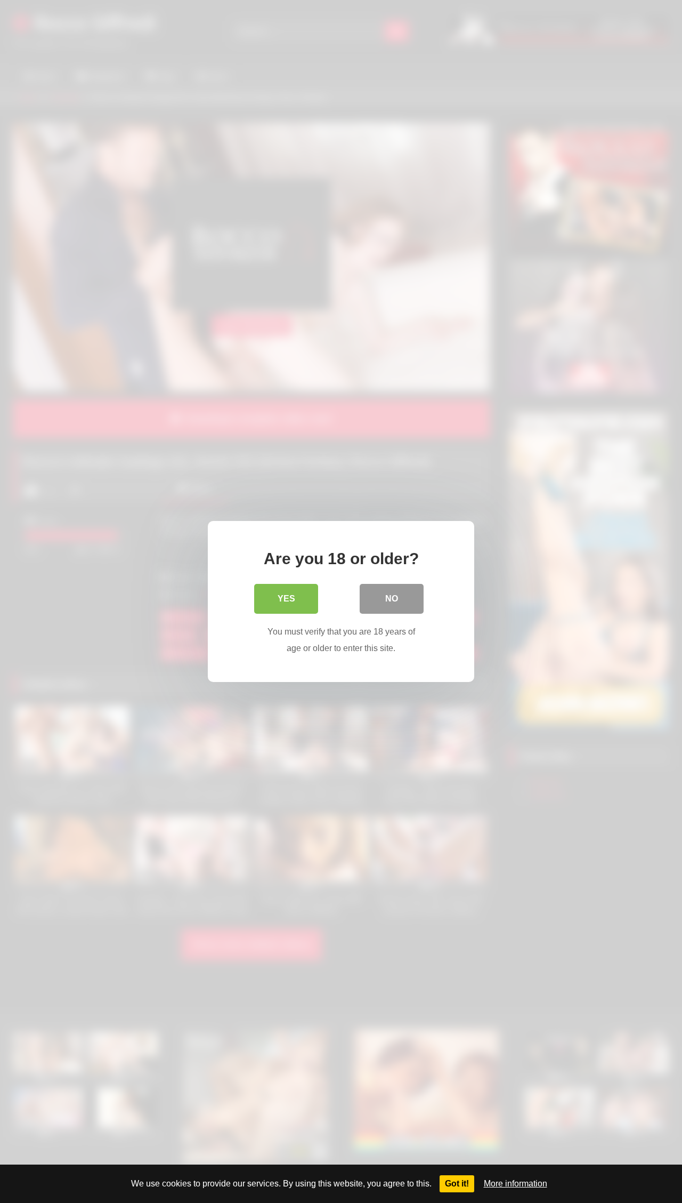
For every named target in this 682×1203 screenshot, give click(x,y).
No (391, 598)
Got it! (457, 1183)
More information (515, 1183)
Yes (286, 598)
